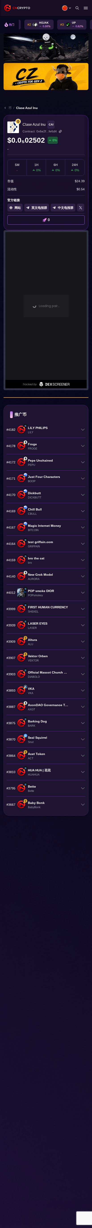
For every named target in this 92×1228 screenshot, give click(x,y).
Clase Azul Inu (27, 108)
